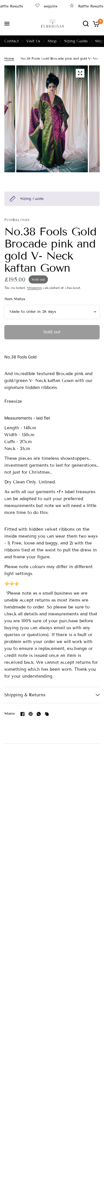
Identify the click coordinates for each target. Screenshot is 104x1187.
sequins (46, 6)
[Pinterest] (30, 713)
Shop (52, 41)
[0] (95, 23)
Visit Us (33, 41)
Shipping (34, 288)
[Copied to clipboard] (46, 713)
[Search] (86, 23)
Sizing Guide (76, 41)
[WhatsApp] (38, 713)
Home (9, 58)
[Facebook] (22, 713)
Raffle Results (86, 6)
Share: (10, 714)
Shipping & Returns (24, 695)
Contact (11, 41)
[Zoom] (80, 73)
